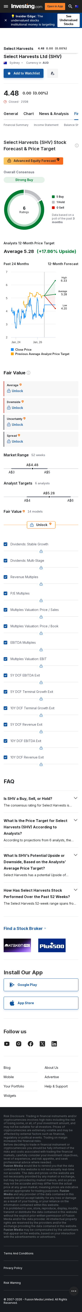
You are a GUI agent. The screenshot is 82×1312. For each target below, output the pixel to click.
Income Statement (46, 125)
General (11, 113)
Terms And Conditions (18, 1253)
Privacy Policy (13, 1268)
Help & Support (56, 1086)
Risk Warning (12, 1282)
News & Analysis (54, 113)
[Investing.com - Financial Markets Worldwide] (26, 6)
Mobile (9, 1077)
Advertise (52, 1077)
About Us (51, 1068)
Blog (7, 1068)
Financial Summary (16, 125)
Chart (28, 113)
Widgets (10, 1096)
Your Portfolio (14, 1086)
